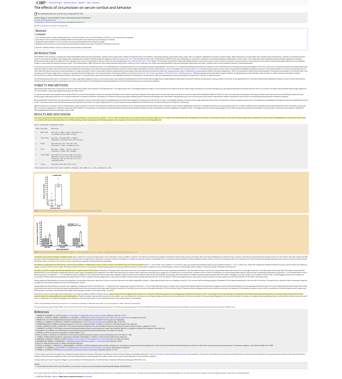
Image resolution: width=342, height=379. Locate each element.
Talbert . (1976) (197, 69)
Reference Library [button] (70, 3)
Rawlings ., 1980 (189, 73)
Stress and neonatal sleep (97, 322)
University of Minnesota (60, 22)
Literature (95, 3)
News (89, 3)
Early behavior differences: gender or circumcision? (88, 341)
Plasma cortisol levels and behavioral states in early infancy (78, 350)
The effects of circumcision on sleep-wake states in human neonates (83, 315)
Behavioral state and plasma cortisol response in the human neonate (108, 318)
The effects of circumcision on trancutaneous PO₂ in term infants (88, 339)
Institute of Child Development (44, 20)
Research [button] (81, 3)
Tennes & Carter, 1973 (143, 61)
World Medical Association (179, 354)
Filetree (54, 376)
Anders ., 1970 (130, 59)
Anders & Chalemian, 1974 (159, 73)
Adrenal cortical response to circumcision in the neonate (92, 348)
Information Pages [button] (55, 3)
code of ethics (159, 354)
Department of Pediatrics (44, 22)
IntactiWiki (88, 376)
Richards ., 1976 (175, 73)
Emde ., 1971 (144, 73)
